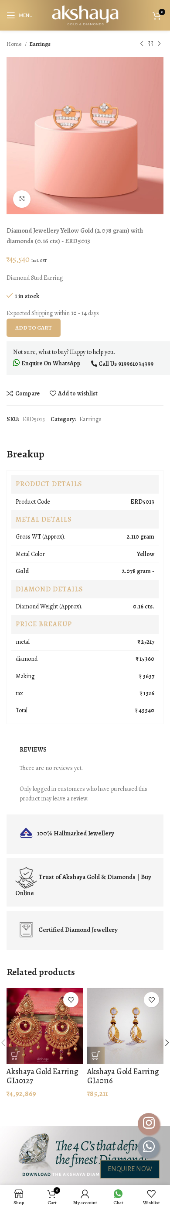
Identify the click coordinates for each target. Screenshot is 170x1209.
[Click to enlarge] (22, 199)
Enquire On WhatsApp (50, 363)
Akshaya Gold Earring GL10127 (42, 1076)
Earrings (40, 44)
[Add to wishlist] (70, 999)
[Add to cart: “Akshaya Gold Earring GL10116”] (96, 1055)
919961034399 (135, 364)
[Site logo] (85, 14)
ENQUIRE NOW (130, 1168)
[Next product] (159, 44)
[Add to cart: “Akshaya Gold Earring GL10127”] (15, 1055)
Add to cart (33, 327)
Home (15, 44)
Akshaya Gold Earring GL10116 (123, 1076)
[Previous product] (141, 44)
